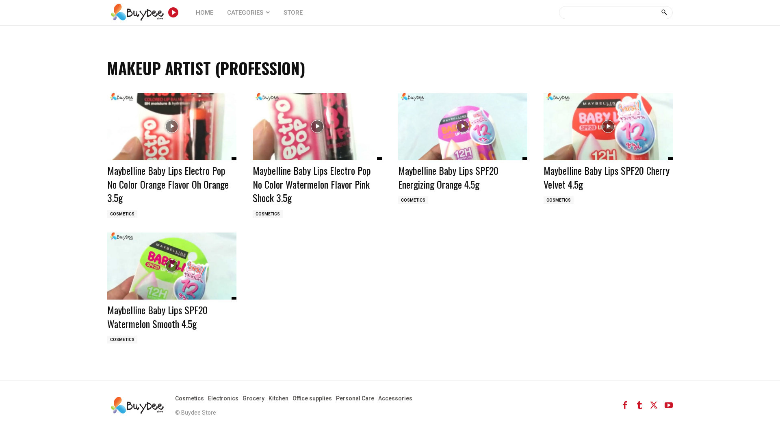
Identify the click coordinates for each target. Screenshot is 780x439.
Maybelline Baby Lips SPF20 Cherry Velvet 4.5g (607, 177)
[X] (654, 405)
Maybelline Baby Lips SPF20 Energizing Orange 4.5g (448, 177)
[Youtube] (669, 405)
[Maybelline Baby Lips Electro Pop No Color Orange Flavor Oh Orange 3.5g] (171, 126)
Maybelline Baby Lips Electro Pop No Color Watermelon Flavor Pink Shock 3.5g (312, 184)
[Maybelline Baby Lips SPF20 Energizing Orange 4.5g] (462, 126)
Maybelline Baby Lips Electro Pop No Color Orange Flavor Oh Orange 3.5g (168, 184)
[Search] (664, 12)
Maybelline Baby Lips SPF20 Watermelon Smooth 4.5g (157, 316)
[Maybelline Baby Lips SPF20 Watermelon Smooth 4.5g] (171, 266)
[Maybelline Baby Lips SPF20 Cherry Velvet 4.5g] (608, 126)
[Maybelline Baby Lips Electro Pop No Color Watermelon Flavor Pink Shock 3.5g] (317, 126)
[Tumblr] (639, 405)
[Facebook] (625, 405)
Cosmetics (122, 214)
